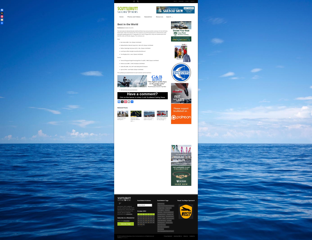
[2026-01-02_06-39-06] (186, 211)
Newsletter (148, 17)
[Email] (2, 19)
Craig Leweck (168, 208)
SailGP (164, 218)
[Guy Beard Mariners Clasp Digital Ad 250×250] (181, 185)
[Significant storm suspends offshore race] (136, 116)
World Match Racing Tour (163, 227)
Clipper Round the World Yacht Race (166, 205)
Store (186, 1)
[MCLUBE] (181, 103)
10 (143, 218)
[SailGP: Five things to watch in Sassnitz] (149, 116)
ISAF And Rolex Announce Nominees (129, 90)
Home (121, 17)
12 (148, 218)
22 (138, 222)
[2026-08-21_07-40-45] (175, 13)
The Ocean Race (170, 218)
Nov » (142, 226)
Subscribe (181, 1)
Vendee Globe (169, 222)
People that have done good (121, 118)
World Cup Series (161, 224)
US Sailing (169, 220)
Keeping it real (170, 214)
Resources (159, 17)
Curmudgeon (161, 210)
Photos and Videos (133, 17)
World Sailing (160, 229)
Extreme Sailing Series (168, 212)
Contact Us (192, 236)
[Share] (2, 23)
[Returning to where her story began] (162, 116)
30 (141, 224)
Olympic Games (161, 216)
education (167, 210)
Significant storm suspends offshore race (135, 119)
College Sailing (161, 208)
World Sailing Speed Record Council (165, 231)
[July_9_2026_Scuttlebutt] (181, 41)
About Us (186, 236)
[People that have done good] (122, 116)
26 (148, 222)
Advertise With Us (178, 236)
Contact (192, 1)
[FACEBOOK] (134, 1)
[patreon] (181, 123)
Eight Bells (160, 212)
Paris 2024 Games (169, 216)
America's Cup (161, 203)
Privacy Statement (168, 236)
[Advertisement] (181, 134)
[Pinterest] (2, 16)
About (175, 1)
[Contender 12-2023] (181, 82)
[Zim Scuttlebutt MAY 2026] (181, 165)
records (159, 218)
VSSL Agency (124, 237)
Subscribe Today (125, 224)
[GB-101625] (142, 87)
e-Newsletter (129, 214)
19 (148, 220)
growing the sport (161, 214)
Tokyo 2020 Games (162, 220)
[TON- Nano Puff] (181, 61)
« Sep (138, 226)
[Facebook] (2, 10)
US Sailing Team (161, 222)
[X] (2, 13)
